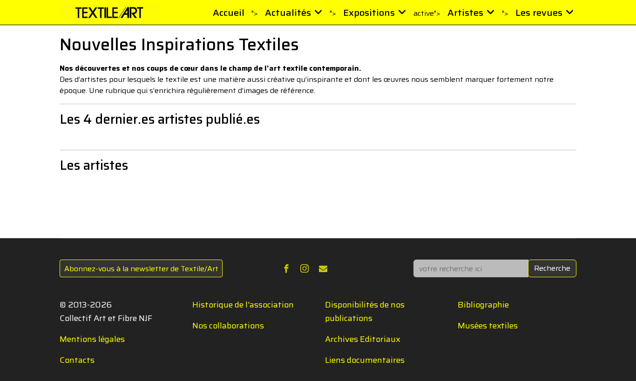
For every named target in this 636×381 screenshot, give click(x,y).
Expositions (369, 12)
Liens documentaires (365, 360)
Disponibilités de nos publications (365, 311)
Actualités (288, 12)
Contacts (77, 360)
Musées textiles (488, 325)
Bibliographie (483, 304)
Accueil (228, 12)
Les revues (538, 12)
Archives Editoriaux (362, 339)
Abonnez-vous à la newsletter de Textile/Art (141, 268)
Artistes (465, 12)
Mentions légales (92, 339)
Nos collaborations (228, 325)
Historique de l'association (243, 304)
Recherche (552, 268)
